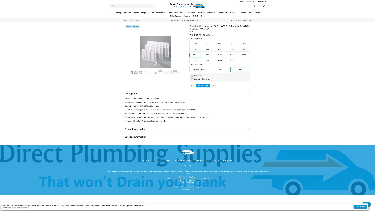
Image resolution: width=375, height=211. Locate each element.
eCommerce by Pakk (187, 189)
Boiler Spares (175, 16)
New (203, 16)
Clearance (242, 13)
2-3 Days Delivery (132, 26)
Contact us (250, 1)
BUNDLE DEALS (254, 13)
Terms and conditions (183, 160)
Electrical (192, 13)
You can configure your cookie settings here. (15, 207)
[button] (263, 6)
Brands (232, 13)
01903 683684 (261, 1)
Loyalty (157, 160)
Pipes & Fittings (140, 13)
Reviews (167, 160)
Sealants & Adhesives (206, 13)
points (203, 79)
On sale (196, 16)
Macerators (222, 13)
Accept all (360, 207)
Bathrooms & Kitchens (176, 13)
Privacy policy (202, 160)
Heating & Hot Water (123, 13)
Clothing (186, 16)
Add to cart (203, 85)
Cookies (215, 160)
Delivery (242, 1)
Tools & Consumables (157, 13)
